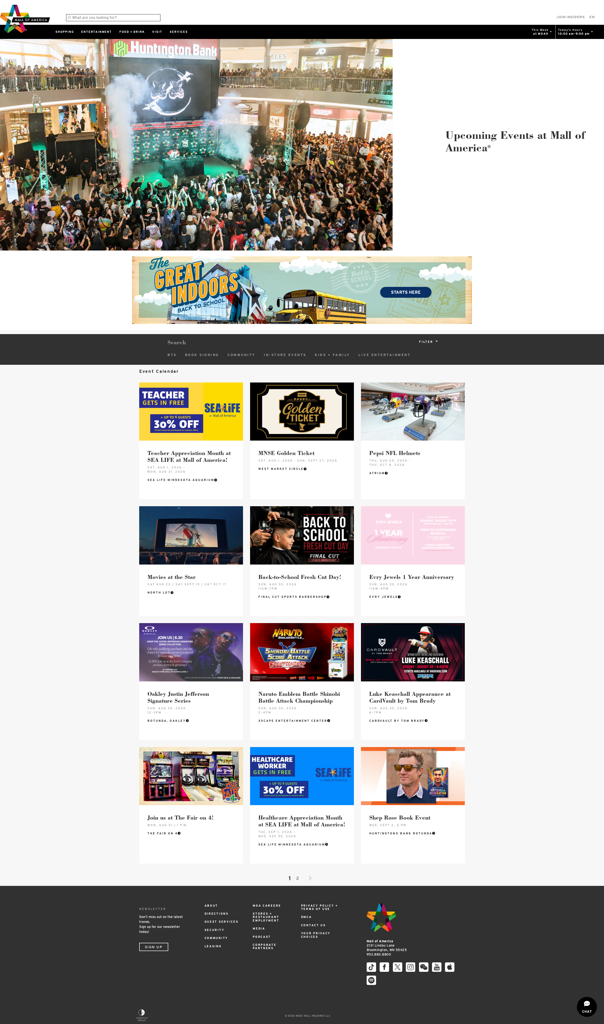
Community (241, 355)
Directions (217, 913)
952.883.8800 (379, 954)
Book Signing (202, 355)
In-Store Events (285, 355)
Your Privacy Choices (316, 934)
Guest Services (222, 921)
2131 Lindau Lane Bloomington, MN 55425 (387, 945)
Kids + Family (332, 355)
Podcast (262, 937)
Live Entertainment (384, 355)
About (211, 905)
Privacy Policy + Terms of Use (319, 907)
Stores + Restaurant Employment (266, 917)
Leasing (213, 946)
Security (215, 930)
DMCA (306, 917)
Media (259, 928)
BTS (172, 355)
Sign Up (154, 947)
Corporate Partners (264, 946)
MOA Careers (267, 905)
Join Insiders (570, 17)
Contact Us (313, 925)
